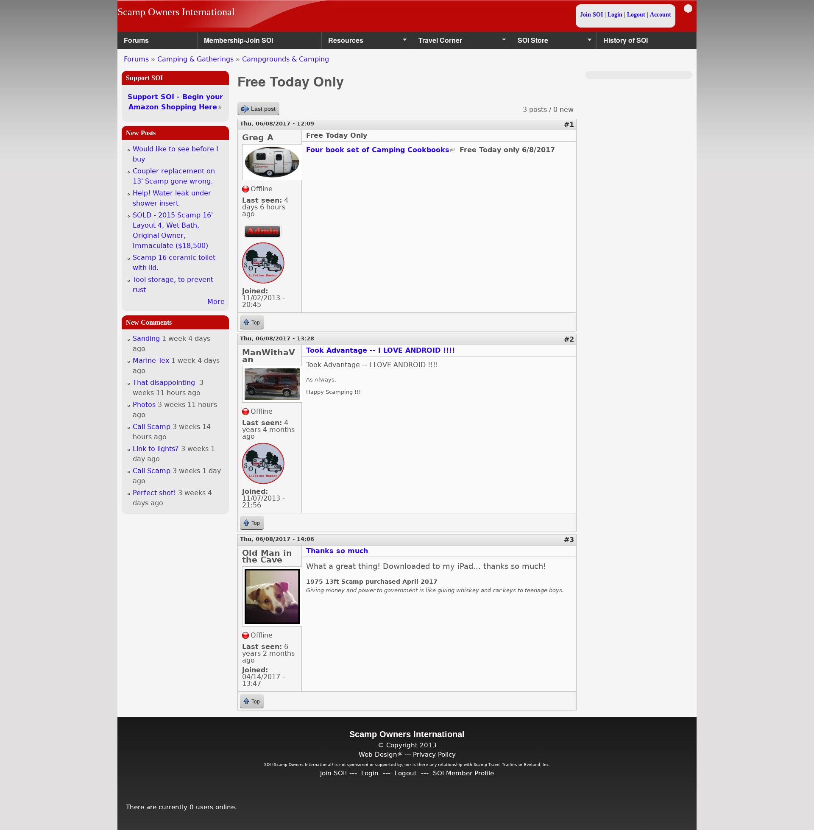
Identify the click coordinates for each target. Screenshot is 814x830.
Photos (144, 405)
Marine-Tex (151, 361)
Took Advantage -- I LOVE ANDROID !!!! (380, 350)
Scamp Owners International (176, 11)
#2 (569, 339)
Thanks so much (337, 551)
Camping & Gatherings (195, 59)
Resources (342, 42)
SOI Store (529, 42)
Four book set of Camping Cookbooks (380, 150)
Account (660, 14)
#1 (569, 124)
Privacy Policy (434, 754)
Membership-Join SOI (238, 40)
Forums (136, 40)
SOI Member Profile (463, 773)
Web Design (380, 754)
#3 (569, 540)
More (216, 302)
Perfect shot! (154, 493)
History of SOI (625, 40)
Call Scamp (151, 427)
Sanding (146, 338)
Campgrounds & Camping (285, 59)
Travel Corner (437, 42)
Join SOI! (333, 773)
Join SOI (591, 14)
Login (615, 14)
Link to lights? (156, 449)
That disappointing (165, 383)
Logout (636, 14)
